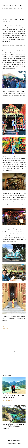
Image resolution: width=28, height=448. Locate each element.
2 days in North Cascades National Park (13, 396)
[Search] (25, 2)
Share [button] (3, 326)
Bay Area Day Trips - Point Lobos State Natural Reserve (13, 426)
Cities (7, 328)
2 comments (9, 400)
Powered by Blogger (15, 440)
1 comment (8, 430)
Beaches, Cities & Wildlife (12, 5)
